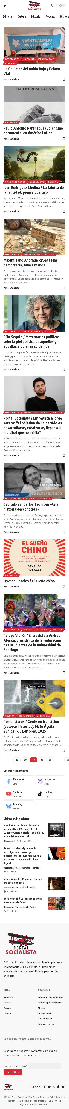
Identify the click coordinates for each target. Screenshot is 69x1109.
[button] (7, 5)
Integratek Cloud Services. (47, 1101)
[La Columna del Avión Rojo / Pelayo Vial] (34, 45)
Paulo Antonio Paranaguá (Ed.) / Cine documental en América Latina (33, 130)
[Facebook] (19, 781)
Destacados (12, 59)
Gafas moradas (32, 331)
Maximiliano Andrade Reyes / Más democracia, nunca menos (31, 262)
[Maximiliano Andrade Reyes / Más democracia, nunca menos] (34, 237)
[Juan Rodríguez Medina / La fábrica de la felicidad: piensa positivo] (34, 164)
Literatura (43, 716)
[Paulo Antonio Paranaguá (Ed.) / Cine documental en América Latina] (34, 104)
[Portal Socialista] (34, 5)
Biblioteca (11, 123)
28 (25, 760)
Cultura (10, 716)
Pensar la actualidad (36, 412)
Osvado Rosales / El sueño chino (29, 580)
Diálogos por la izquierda (20, 499)
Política (53, 182)
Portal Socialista (11, 79)
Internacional (32, 255)
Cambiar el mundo (15, 182)
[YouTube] (49, 1086)
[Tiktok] (50, 794)
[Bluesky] (19, 806)
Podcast (10, 63)
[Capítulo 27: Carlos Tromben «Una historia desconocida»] (34, 481)
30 (42, 760)
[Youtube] (19, 794)
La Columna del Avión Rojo (39, 59)
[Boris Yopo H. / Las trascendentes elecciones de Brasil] (56, 903)
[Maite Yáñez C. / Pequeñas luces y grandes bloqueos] (56, 883)
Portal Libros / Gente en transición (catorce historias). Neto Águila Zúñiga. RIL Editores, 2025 (31, 726)
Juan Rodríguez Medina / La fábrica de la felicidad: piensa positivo (34, 190)
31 (50, 760)
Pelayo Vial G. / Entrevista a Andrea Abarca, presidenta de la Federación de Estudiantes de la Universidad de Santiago (32, 642)
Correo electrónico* (15, 1066)
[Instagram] (50, 781)
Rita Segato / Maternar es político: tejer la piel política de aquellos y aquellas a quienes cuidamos (31, 341)
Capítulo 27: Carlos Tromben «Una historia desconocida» (31, 506)
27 (17, 760)
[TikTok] (58, 1086)
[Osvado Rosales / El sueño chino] (34, 557)
